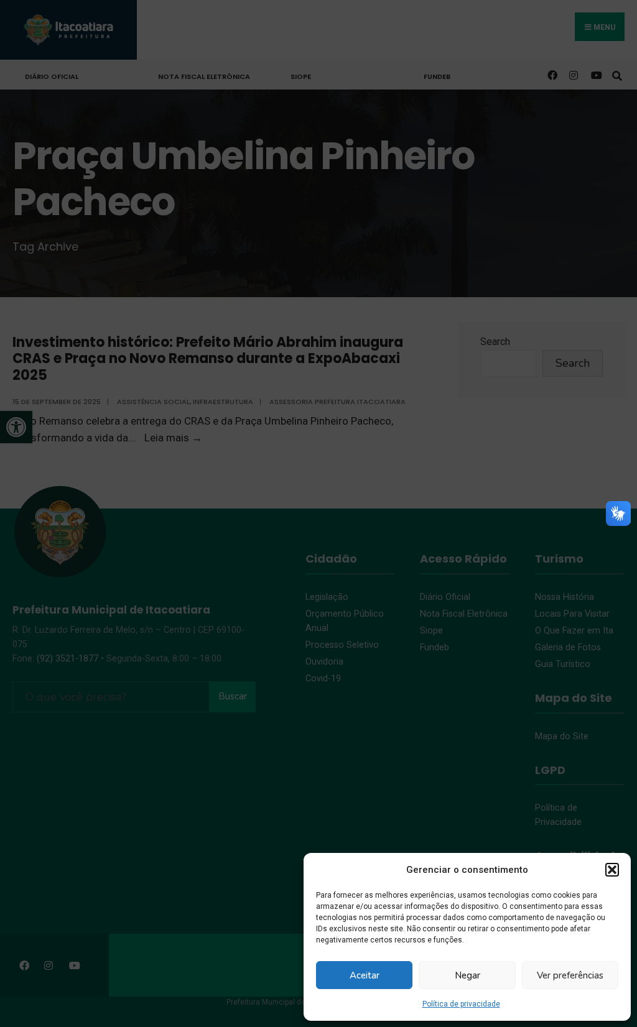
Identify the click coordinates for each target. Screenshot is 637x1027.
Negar (467, 975)
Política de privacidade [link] (461, 1004)
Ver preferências (570, 975)
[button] (612, 870)
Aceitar (364, 975)
